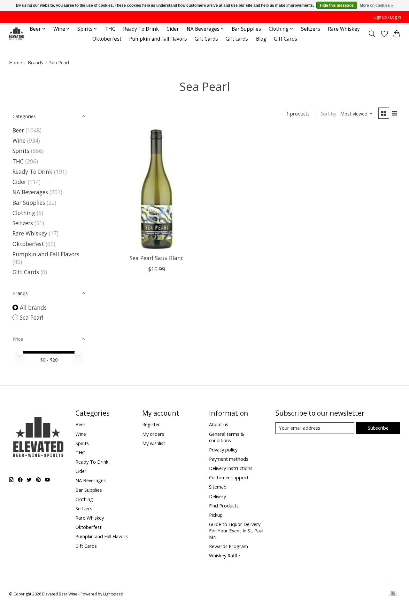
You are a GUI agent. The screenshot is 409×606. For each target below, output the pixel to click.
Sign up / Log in (387, 17)
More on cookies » (376, 5)
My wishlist (153, 443)
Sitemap (218, 486)
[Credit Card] (393, 594)
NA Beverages (30, 192)
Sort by (328, 113)
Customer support (229, 477)
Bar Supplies (246, 29)
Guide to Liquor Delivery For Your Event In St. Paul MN (236, 530)
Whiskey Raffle (224, 555)
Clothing (23, 213)
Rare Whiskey (344, 29)
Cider (172, 29)
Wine (19, 140)
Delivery (217, 496)
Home (15, 62)
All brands (33, 307)
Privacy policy (223, 449)
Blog (261, 39)
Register (151, 424)
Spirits (20, 151)
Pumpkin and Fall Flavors (158, 39)
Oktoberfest (106, 39)
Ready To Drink (141, 29)
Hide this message (337, 5)
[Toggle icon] (371, 34)
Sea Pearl (31, 317)
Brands (35, 62)
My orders (153, 434)
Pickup (216, 515)
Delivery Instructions (230, 468)
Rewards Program (228, 546)
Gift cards (237, 39)
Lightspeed (113, 594)
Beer (18, 130)
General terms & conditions (226, 437)
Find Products (224, 505)
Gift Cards (206, 39)
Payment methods (228, 459)
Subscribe (378, 428)
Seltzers (310, 29)
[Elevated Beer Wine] (16, 34)
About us (218, 424)
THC (110, 29)
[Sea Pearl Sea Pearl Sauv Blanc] (157, 189)
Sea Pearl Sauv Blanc (156, 258)
